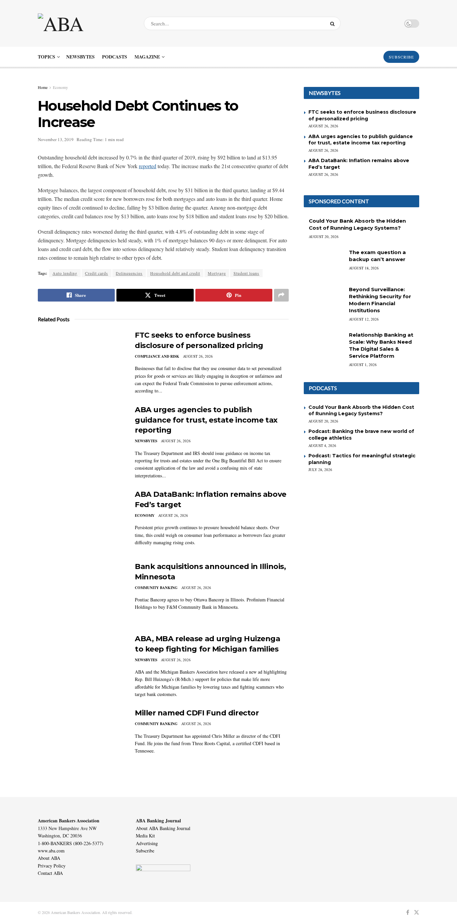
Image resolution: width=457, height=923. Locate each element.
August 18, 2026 (364, 267)
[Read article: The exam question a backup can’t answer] (324, 263)
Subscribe (145, 850)
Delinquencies (129, 273)
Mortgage (217, 273)
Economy (60, 87)
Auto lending (65, 273)
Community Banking (156, 587)
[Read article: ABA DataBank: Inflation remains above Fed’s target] (81, 520)
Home (43, 87)
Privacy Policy (52, 865)
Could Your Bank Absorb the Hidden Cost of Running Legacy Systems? (361, 410)
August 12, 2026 (364, 319)
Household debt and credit (175, 273)
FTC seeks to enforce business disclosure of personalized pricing (362, 115)
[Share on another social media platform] (281, 295)
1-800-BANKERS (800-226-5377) (70, 843)
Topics (46, 56)
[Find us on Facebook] (407, 912)
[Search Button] (334, 23)
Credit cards (96, 273)
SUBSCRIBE (401, 57)
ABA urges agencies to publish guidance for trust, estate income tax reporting (206, 420)
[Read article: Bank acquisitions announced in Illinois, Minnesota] (81, 593)
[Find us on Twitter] (416, 912)
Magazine (147, 56)
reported (147, 165)
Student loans (246, 273)
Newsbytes (80, 56)
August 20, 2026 (324, 236)
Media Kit (145, 835)
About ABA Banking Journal (163, 828)
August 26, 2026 (198, 356)
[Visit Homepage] (85, 23)
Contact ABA (50, 873)
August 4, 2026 (322, 445)
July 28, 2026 (320, 469)
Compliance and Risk (157, 356)
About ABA (49, 858)
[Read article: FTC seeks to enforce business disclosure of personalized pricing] (81, 361)
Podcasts (114, 56)
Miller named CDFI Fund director (197, 712)
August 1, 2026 (363, 364)
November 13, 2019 (56, 139)
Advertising (147, 843)
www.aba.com (51, 850)
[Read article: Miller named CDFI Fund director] (81, 739)
